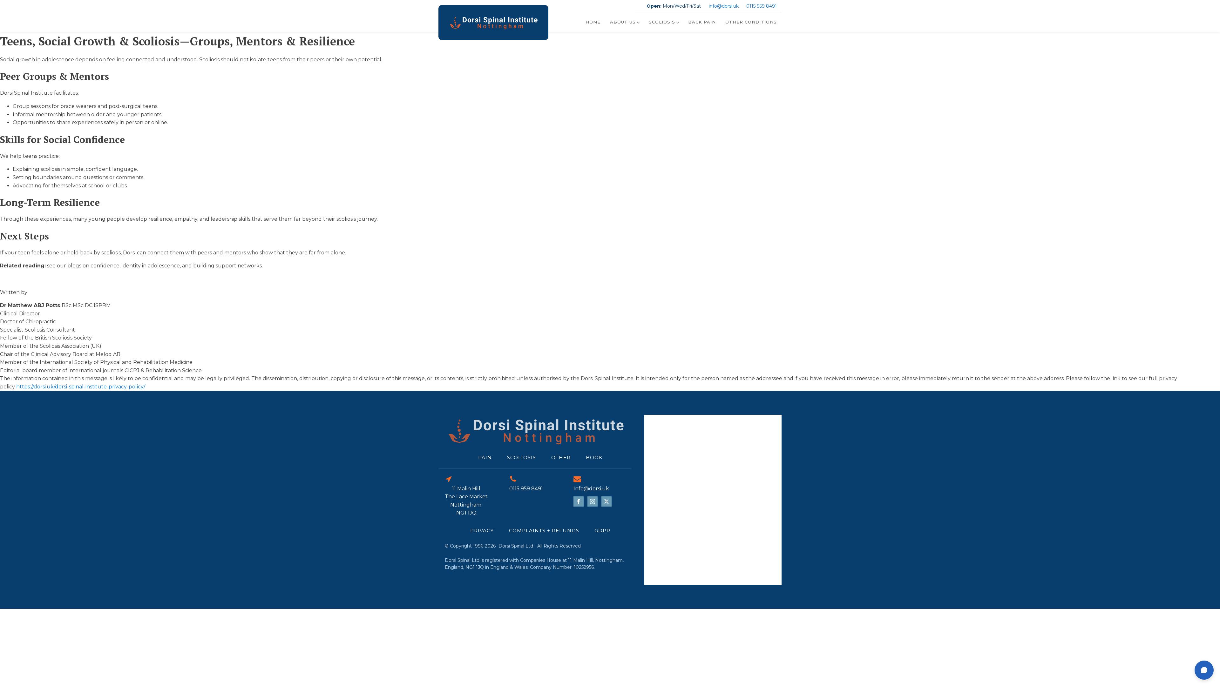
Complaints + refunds (544, 531)
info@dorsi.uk (724, 6)
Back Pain (702, 21)
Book (594, 457)
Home (593, 21)
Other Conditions (751, 21)
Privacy (482, 531)
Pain (485, 457)
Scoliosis (662, 21)
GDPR (602, 531)
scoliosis (521, 457)
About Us (623, 21)
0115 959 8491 (761, 6)
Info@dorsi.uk (591, 489)
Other (561, 457)
